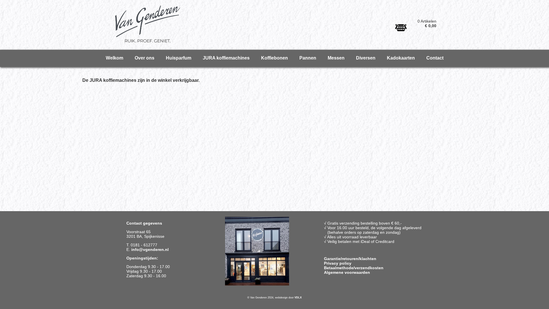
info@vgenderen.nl (150, 249)
